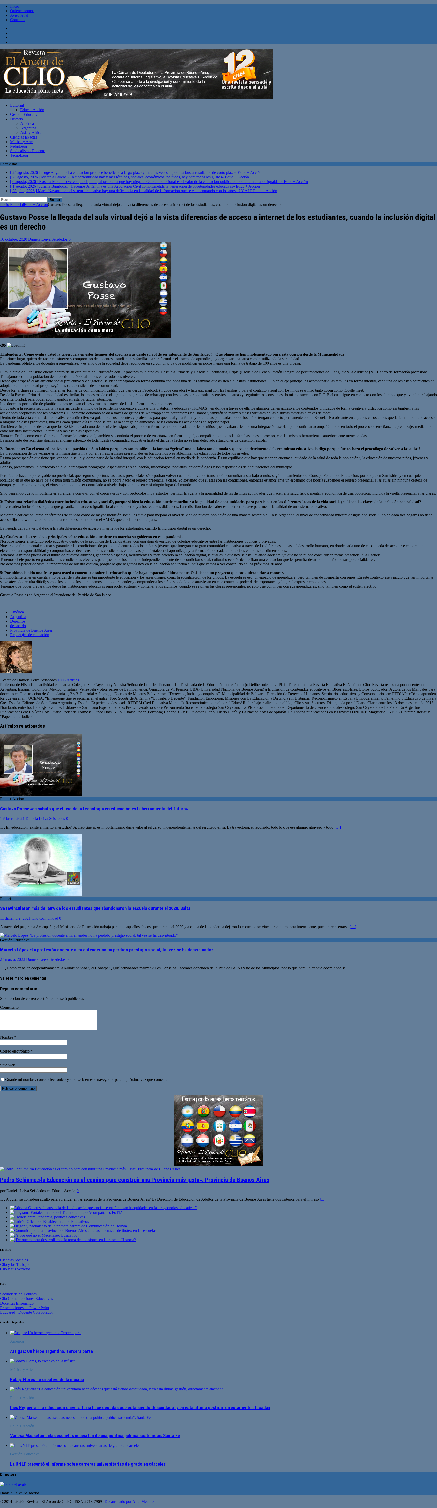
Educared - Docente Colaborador (26, 1312)
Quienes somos (22, 11)
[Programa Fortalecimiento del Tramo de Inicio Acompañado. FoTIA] (66, 1212)
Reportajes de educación (29, 635)
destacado (18, 626)
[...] (322, 1199)
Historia (16, 119)
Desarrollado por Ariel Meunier (130, 1501)
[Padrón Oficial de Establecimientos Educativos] (49, 1221)
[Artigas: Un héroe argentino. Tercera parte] (45, 1333)
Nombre (7, 1037)
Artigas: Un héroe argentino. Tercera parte (51, 1351)
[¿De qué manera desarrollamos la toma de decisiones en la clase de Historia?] (73, 1240)
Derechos (17, 621)
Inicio (14, 6)
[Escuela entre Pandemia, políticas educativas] (47, 1217)
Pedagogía (18, 146)
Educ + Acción (32, 110)
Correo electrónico (15, 1051)
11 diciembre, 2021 (15, 918)
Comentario (9, 1007)
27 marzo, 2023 (12, 959)
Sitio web (7, 1065)
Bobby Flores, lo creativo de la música (47, 1379)
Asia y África (31, 132)
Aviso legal (19, 15)
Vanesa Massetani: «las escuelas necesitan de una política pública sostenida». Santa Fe (95, 1435)
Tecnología (19, 155)
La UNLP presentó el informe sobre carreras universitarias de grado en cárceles (88, 1464)
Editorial (17, 105)
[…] (337, 827)
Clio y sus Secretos (15, 1269)
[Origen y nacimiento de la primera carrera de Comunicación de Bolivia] (68, 1226)
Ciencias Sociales (14, 1260)
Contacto (17, 20)
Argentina (28, 128)
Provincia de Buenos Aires (31, 630)
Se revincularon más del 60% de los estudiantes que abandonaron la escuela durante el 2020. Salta (95, 908)
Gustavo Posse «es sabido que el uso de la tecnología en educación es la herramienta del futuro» (94, 809)
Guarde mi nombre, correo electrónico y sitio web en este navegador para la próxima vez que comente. (86, 1079)
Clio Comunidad (45, 918)
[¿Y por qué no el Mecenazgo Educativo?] (44, 1235)
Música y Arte (21, 142)
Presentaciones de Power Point (24, 1308)
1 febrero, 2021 (12, 818)
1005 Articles (68, 680)
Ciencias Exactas (23, 137)
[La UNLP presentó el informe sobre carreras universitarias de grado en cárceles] (75, 1445)
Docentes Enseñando (17, 1303)
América (27, 123)
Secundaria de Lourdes (18, 1294)
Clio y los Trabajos (15, 1264)
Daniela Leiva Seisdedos (48, 239)
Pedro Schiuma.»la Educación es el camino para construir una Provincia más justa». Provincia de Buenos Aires (134, 1179)
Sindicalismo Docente (27, 151)
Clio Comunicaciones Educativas (26, 1298)
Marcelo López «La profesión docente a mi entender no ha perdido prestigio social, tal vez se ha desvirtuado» (106, 950)
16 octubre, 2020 (13, 239)
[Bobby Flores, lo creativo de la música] (42, 1361)
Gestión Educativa (24, 114)
